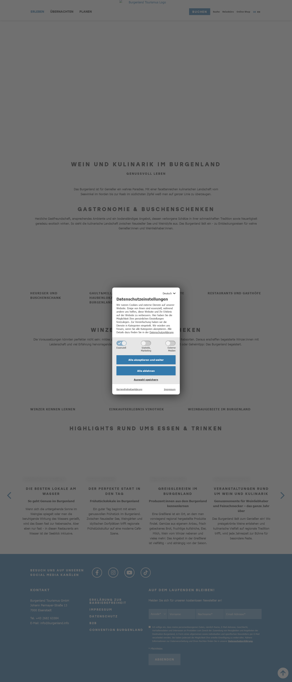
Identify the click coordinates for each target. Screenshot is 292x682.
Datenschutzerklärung (161, 332)
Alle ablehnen (146, 370)
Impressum (170, 389)
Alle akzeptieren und (146, 359)
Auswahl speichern (146, 379)
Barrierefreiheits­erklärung (129, 389)
